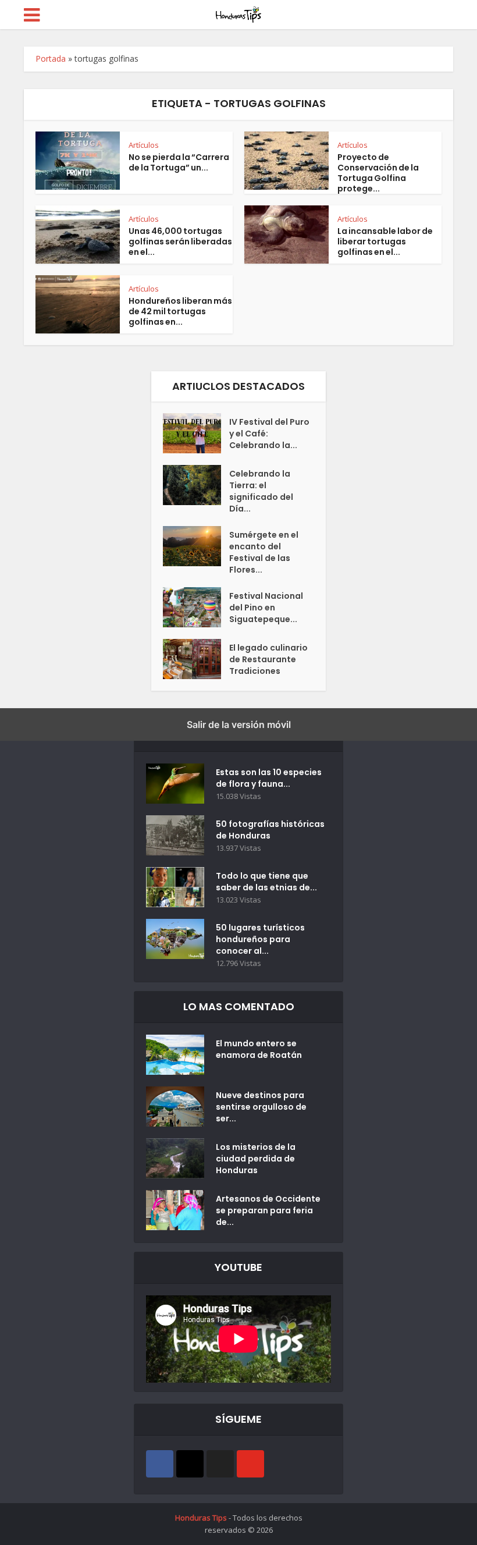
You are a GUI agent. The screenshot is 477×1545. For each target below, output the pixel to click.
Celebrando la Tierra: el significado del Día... (261, 491)
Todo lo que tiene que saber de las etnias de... (266, 881)
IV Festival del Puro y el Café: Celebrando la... (269, 433)
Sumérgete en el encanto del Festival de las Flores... (263, 552)
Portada (50, 58)
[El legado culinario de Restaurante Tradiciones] (196, 659)
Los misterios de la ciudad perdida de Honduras (256, 1158)
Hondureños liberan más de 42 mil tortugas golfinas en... (180, 311)
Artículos (144, 145)
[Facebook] (159, 1463)
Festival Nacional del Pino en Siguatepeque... (266, 607)
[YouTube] (250, 1463)
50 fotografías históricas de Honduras (270, 829)
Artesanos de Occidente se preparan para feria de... (268, 1210)
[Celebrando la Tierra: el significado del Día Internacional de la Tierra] (196, 485)
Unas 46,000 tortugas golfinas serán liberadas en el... (180, 241)
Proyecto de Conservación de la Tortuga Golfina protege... (378, 172)
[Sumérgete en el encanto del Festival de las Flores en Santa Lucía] (196, 546)
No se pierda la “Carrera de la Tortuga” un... (179, 162)
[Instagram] (190, 1463)
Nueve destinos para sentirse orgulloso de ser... (261, 1106)
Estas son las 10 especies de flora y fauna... (269, 778)
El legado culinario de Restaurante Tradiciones (268, 659)
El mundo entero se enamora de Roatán (259, 1049)
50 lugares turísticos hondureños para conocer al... (260, 939)
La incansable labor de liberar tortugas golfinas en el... (385, 241)
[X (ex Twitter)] (220, 1463)
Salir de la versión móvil (239, 724)
